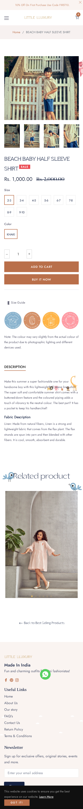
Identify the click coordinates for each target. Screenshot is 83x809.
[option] (41, 562)
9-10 (21, 212)
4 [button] (43, 596)
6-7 (58, 200)
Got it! (17, 803)
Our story (10, 709)
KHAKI (11, 234)
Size (7, 190)
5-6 (46, 200)
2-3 (9, 200)
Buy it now (41, 279)
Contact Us (12, 722)
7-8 (71, 200)
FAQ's (8, 716)
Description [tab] (15, 366)
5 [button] (47, 596)
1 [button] (32, 596)
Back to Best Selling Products (43, 623)
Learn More (46, 797)
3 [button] (39, 596)
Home (16, 32)
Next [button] (75, 136)
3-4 (22, 200)
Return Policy (13, 729)
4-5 (34, 200)
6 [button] (51, 596)
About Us (10, 703)
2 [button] (36, 596)
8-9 (9, 212)
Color (7, 224)
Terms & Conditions (18, 735)
